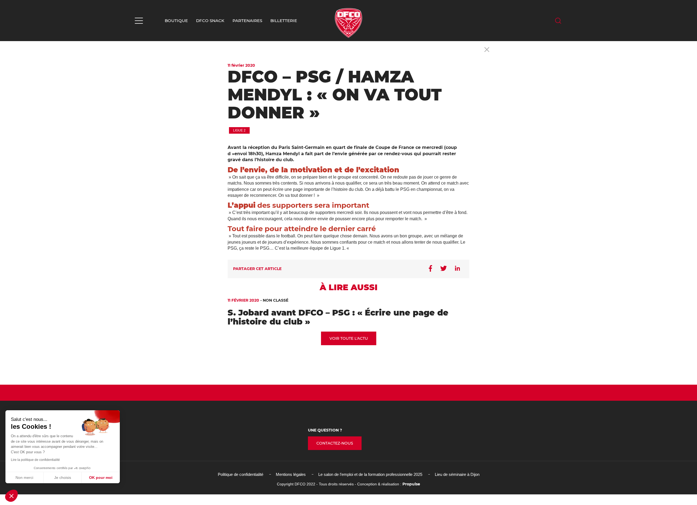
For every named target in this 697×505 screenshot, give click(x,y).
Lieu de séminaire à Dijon (457, 474)
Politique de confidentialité (240, 474)
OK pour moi (100, 477)
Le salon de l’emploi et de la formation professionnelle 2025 (370, 474)
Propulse (411, 484)
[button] (11, 495)
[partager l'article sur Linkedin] (457, 269)
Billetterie (283, 21)
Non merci (24, 477)
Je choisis (62, 477)
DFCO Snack (210, 21)
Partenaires (247, 21)
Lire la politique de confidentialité (35, 460)
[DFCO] (348, 23)
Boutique (176, 21)
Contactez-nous (334, 443)
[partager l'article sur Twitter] (444, 269)
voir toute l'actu (348, 338)
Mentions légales (291, 474)
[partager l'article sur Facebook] (430, 269)
